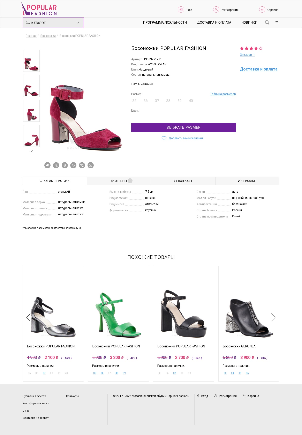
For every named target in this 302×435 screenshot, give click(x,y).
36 (102, 373)
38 (116, 373)
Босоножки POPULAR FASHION (51, 346)
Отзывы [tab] (122, 181)
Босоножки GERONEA (239, 346)
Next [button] (31, 151)
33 (225, 373)
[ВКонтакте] (48, 165)
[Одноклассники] (65, 165)
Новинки (249, 22)
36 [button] (146, 100)
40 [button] (191, 100)
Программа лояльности (165, 22)
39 (124, 373)
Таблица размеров (223, 94)
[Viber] (83, 165)
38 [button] (168, 100)
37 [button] (157, 100)
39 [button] (180, 100)
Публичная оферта (34, 396)
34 (232, 373)
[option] (31, 60)
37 (44, 373)
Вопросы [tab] (184, 181)
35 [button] (134, 100)
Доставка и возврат (36, 417)
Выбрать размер (184, 127)
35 (94, 373)
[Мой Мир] (74, 165)
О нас (26, 410)
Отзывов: (247, 54)
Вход (189, 10)
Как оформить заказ (36, 403)
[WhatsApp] (91, 165)
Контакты (72, 396)
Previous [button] (31, 44)
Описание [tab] (248, 181)
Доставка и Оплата (214, 22)
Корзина (272, 10)
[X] (57, 165)
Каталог (38, 23)
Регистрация (230, 10)
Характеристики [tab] (55, 181)
